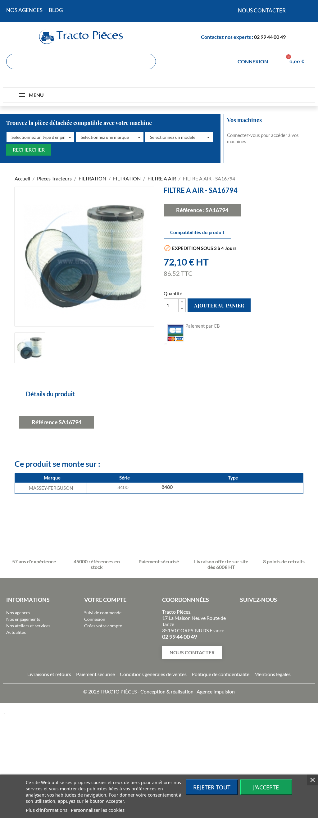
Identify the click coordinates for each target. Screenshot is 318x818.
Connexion (94, 619)
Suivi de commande (102, 612)
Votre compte (105, 599)
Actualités (16, 632)
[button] (40, 137)
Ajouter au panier (219, 305)
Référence (45, 422)
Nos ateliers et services (28, 625)
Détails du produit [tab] (50, 394)
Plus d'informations (46, 810)
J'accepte (266, 787)
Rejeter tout (211, 787)
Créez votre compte (103, 625)
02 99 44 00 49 (270, 37)
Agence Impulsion (216, 691)
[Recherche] (148, 61)
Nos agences (18, 612)
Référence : (190, 210)
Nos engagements (23, 619)
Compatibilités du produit (197, 232)
